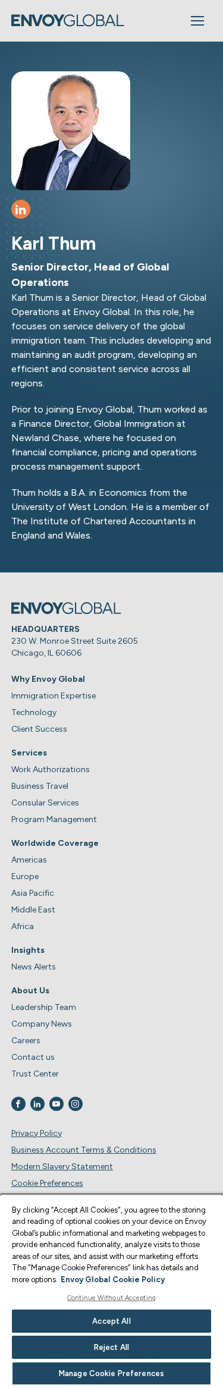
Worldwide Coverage (55, 843)
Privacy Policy (36, 1133)
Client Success (39, 729)
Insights (28, 950)
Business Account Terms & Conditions (83, 1150)
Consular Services (45, 803)
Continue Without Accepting (111, 1298)
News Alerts (33, 967)
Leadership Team (43, 1007)
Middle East (33, 910)
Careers (25, 1041)
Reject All (111, 1347)
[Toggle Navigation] (197, 21)
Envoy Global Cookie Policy (113, 1279)
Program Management (54, 819)
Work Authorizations (50, 769)
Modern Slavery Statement (62, 1167)
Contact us (33, 1057)
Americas (29, 860)
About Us (30, 991)
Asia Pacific (32, 893)
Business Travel (39, 786)
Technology (33, 712)
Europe (25, 876)
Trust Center (35, 1074)
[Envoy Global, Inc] (67, 20)
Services (29, 753)
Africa (22, 926)
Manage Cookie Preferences (111, 1373)
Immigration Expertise (53, 696)
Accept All (111, 1321)
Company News (41, 1024)
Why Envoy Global (48, 679)
